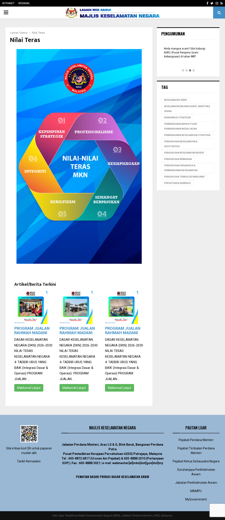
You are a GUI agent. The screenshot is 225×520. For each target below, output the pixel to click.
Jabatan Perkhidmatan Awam (196, 482)
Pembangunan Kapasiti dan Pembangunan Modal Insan (180, 126)
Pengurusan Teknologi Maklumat (184, 177)
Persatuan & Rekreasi (177, 183)
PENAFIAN (82, 476)
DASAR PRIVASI (100, 476)
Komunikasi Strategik (177, 117)
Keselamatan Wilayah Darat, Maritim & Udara (187, 108)
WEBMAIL (24, 3)
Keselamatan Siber (175, 100)
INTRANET (8, 3)
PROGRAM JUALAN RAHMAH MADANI (32, 330)
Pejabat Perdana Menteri (196, 440)
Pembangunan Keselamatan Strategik (187, 135)
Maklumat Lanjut (28, 388)
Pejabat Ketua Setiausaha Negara (196, 461)
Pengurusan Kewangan (178, 159)
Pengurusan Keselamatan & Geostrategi (181, 144)
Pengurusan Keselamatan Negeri (184, 153)
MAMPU (196, 491)
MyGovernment (196, 499)
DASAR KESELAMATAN (125, 476)
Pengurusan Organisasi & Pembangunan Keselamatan (181, 168)
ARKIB (145, 476)
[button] (183, 70)
